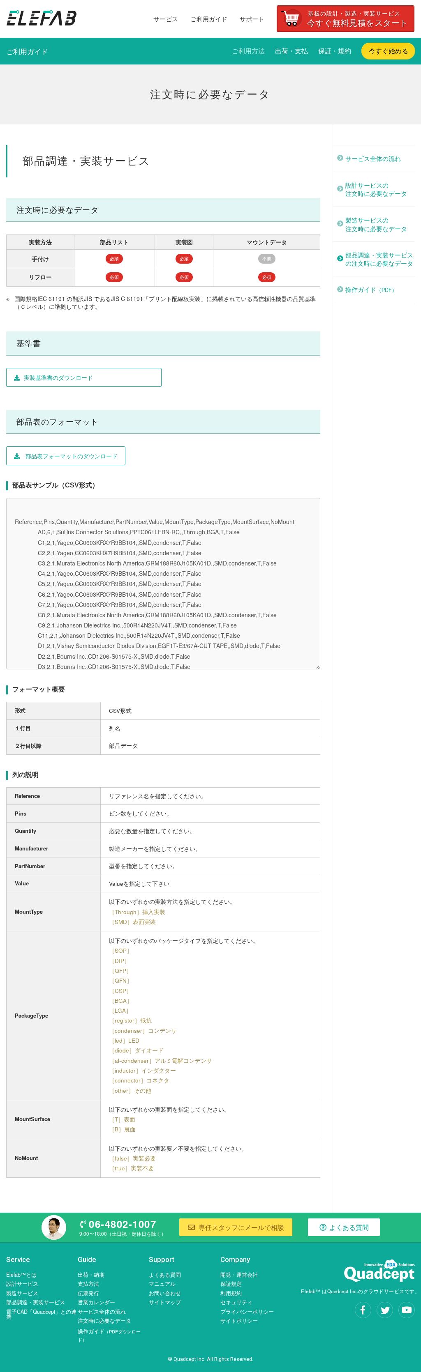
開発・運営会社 (239, 1274)
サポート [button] (252, 18)
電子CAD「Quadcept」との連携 (41, 1314)
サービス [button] (165, 18)
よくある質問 (165, 1274)
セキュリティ (236, 1302)
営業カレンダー (96, 1302)
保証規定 (231, 1283)
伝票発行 (88, 1293)
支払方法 (88, 1283)
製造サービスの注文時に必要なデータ (376, 224)
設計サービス (22, 1283)
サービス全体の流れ (373, 158)
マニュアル (162, 1283)
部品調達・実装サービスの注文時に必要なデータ (379, 258)
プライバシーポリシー (247, 1311)
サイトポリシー (239, 1320)
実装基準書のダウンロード (58, 377)
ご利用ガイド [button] (208, 18)
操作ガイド (371, 289)
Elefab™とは (21, 1274)
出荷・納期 (91, 1274)
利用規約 (231, 1293)
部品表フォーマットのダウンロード (71, 456)
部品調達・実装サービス (35, 1302)
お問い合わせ (165, 1293)
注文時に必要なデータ (104, 1320)
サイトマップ (165, 1302)
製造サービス (22, 1293)
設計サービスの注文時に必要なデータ (376, 189)
